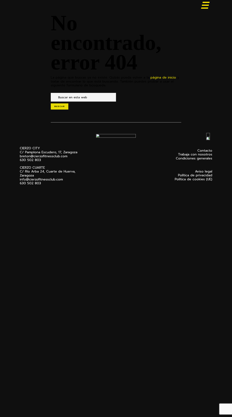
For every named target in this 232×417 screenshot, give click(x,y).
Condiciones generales (194, 158)
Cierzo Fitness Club (37, 6)
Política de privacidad (195, 175)
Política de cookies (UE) (193, 179)
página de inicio (163, 77)
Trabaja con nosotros (195, 154)
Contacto (204, 150)
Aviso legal (203, 171)
